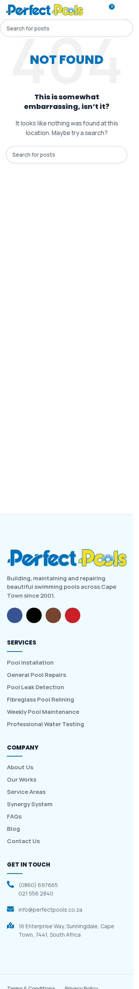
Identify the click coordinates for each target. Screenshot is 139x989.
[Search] (94, 9)
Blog (13, 829)
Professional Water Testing (45, 724)
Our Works (21, 780)
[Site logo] (44, 9)
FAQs (14, 816)
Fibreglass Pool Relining (40, 699)
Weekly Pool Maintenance (43, 712)
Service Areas (26, 792)
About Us (20, 767)
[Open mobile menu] (124, 9)
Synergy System (30, 804)
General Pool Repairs (36, 675)
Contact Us (23, 841)
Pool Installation (30, 663)
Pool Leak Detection (35, 687)
